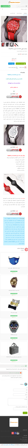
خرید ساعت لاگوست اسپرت (19, 231)
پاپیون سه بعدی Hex (14, 312)
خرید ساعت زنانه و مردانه (9, 222)
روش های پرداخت (24, 440)
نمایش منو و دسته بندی (21, 6)
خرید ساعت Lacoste (13, 220)
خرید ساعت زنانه (14, 229)
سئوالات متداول (24, 437)
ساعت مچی (8, 237)
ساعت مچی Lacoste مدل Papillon (13, 218)
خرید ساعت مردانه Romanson (18, 225)
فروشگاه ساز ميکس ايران (9, 444)
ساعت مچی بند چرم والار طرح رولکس (14, 290)
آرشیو (22, 250)
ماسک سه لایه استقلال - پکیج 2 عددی (14, 268)
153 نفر (10, 63)
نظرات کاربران (12, 13)
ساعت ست (12, 237)
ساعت (23, 237)
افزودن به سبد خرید (19, 63)
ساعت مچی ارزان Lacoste (13, 239)
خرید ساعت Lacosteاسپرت (19, 222)
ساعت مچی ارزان (21, 239)
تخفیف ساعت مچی (10, 231)
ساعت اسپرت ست (18, 237)
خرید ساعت (6, 220)
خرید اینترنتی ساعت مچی (17, 235)
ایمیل (26, 392)
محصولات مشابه (19, 13)
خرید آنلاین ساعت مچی (15, 233)
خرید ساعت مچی (9, 235)
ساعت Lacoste (8, 229)
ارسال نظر (25, 412)
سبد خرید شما (5, 6)
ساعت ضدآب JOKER (14, 334)
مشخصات (25, 13)
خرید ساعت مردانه (21, 229)
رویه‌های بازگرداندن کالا (23, 439)
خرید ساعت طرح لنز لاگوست (10, 227)
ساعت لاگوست (18, 227)
